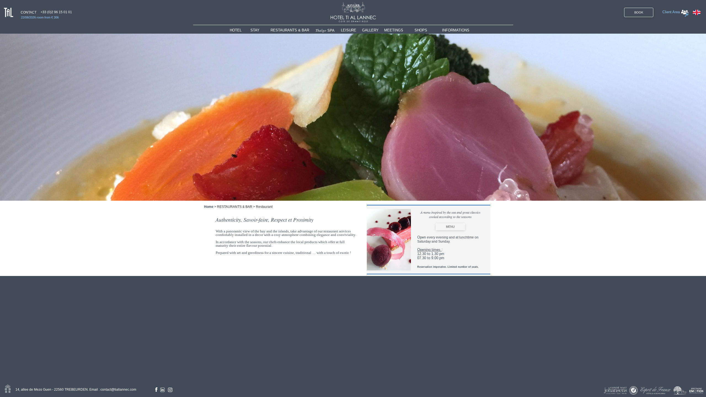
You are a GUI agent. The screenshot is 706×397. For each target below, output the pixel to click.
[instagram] (170, 390)
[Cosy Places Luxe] (680, 390)
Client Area (671, 12)
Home (208, 207)
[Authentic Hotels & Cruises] (633, 390)
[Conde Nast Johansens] (615, 390)
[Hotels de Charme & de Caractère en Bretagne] (696, 390)
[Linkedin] (162, 390)
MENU (450, 226)
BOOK (638, 12)
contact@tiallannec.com (118, 389)
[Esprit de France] (655, 390)
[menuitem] (240, 30)
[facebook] (156, 389)
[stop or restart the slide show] (353, 117)
